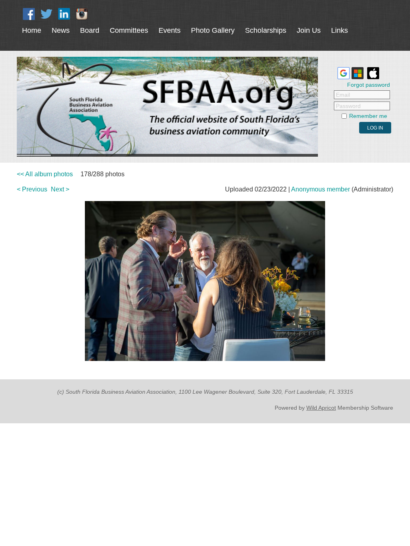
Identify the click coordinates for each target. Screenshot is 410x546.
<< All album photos (45, 174)
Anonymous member (320, 189)
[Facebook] (29, 14)
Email (343, 95)
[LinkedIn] (64, 14)
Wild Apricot (321, 408)
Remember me (368, 116)
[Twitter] (46, 14)
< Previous (32, 189)
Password (348, 106)
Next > (60, 189)
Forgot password (368, 85)
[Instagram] (82, 14)
